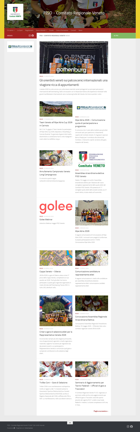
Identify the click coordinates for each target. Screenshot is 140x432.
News (80, 30)
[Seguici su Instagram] (29, 35)
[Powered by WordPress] (14, 428)
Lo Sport (20, 30)
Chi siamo (10, 30)
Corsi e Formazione (62, 30)
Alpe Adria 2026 (82, 231)
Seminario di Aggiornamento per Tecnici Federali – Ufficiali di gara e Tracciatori (90, 385)
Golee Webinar (46, 219)
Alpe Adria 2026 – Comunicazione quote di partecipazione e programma (90, 123)
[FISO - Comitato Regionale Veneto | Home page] (15, 12)
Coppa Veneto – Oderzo (50, 271)
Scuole (51, 30)
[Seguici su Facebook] (33, 35)
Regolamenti (29, 30)
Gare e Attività (40, 30)
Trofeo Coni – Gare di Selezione (53, 382)
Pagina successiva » (101, 411)
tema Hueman (29, 428)
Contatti (73, 30)
